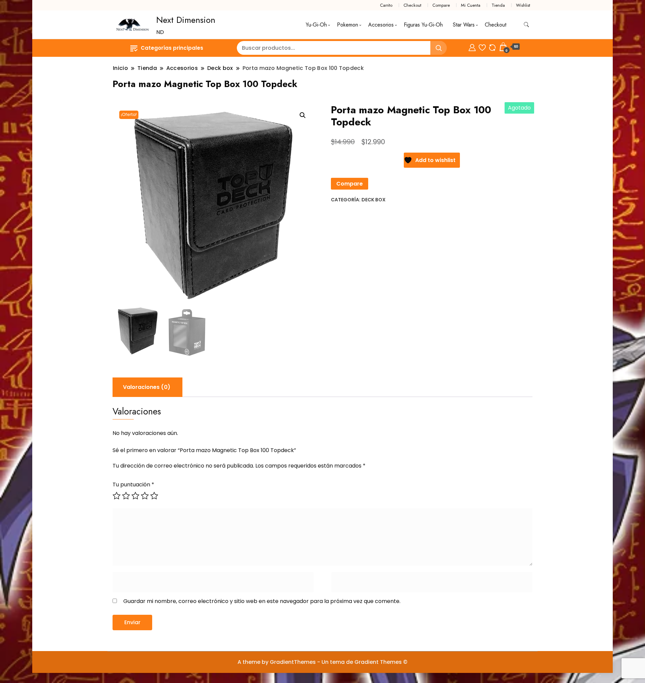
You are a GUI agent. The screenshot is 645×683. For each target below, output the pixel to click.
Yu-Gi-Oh (316, 25)
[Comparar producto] (492, 46)
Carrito (386, 5)
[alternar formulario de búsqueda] (526, 24)
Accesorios (381, 25)
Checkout (412, 5)
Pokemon (347, 25)
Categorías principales (172, 47)
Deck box (373, 199)
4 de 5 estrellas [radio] (145, 496)
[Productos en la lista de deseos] (482, 46)
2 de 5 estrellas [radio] (126, 496)
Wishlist (523, 5)
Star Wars (464, 25)
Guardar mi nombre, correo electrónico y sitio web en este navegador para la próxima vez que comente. (261, 601)
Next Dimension (185, 19)
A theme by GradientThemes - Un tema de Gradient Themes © (322, 662)
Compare (441, 5)
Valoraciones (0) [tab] (146, 387)
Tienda (498, 5)
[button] (303, 115)
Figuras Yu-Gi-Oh (423, 25)
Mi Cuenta (470, 5)
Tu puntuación (133, 484)
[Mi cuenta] (472, 46)
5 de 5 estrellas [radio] (154, 496)
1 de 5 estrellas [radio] (117, 496)
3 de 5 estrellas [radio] (135, 496)
